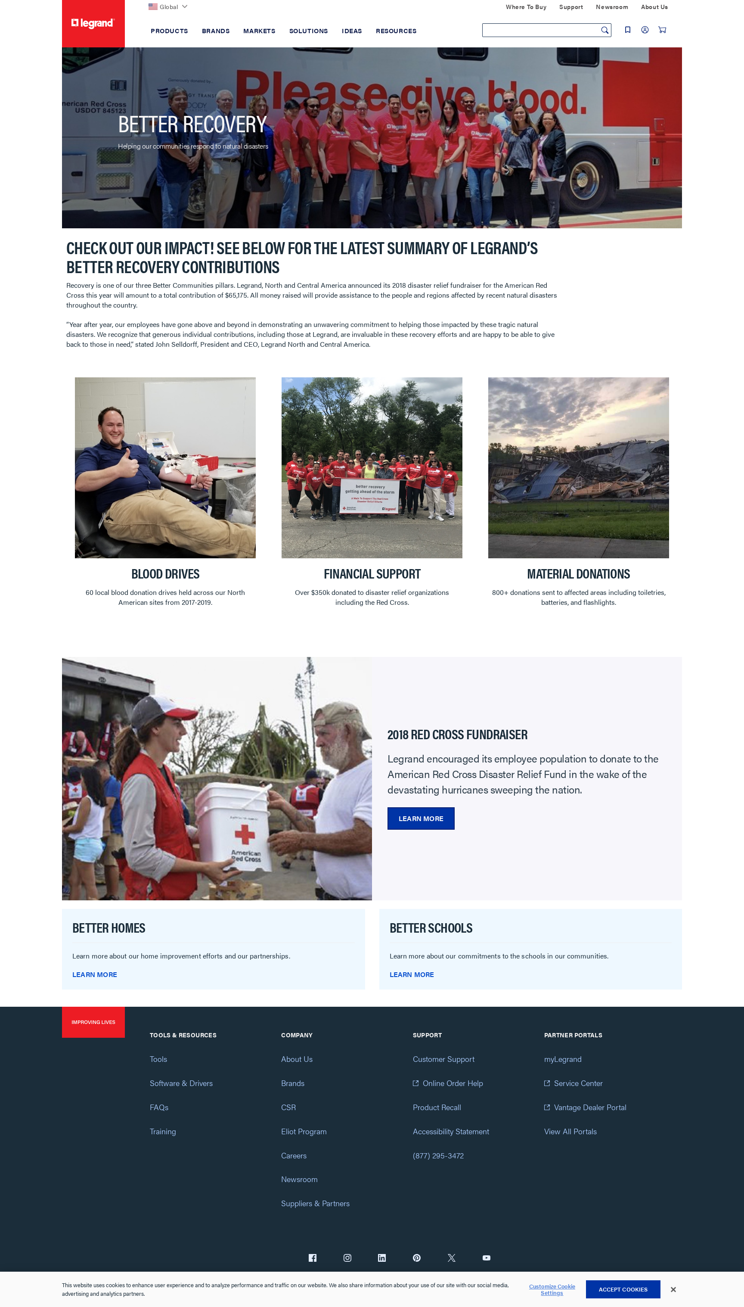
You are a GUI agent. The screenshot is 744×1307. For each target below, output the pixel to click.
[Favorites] (628, 30)
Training (163, 1131)
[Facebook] (312, 1258)
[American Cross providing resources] (217, 778)
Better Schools (431, 926)
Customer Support (443, 1058)
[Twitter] (451, 1258)
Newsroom (299, 1178)
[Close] (673, 1289)
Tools (158, 1058)
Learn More (421, 818)
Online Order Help (453, 1082)
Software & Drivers (181, 1082)
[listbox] (372, 498)
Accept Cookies (623, 1289)
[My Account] (645, 30)
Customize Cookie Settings (552, 1289)
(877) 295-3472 (438, 1155)
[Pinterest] (417, 1258)
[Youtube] (486, 1258)
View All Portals (570, 1131)
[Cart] (662, 30)
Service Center (578, 1082)
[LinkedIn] (382, 1258)
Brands (292, 1082)
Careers (294, 1155)
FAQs (159, 1107)
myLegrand (563, 1058)
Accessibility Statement (451, 1131)
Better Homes (109, 926)
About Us (297, 1058)
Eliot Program (304, 1131)
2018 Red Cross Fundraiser (457, 733)
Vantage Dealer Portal (590, 1107)
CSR (288, 1107)
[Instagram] (347, 1258)
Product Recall (437, 1107)
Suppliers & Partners (315, 1203)
